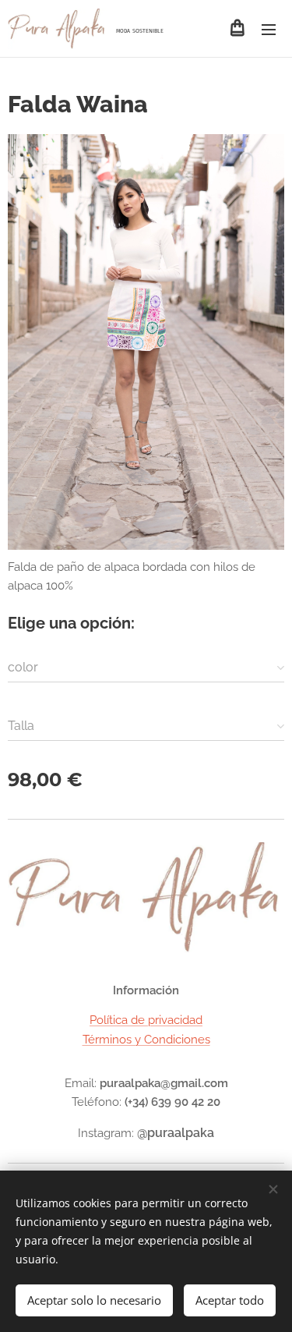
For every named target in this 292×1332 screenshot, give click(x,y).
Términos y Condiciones (146, 1040)
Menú (268, 28)
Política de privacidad (146, 1020)
